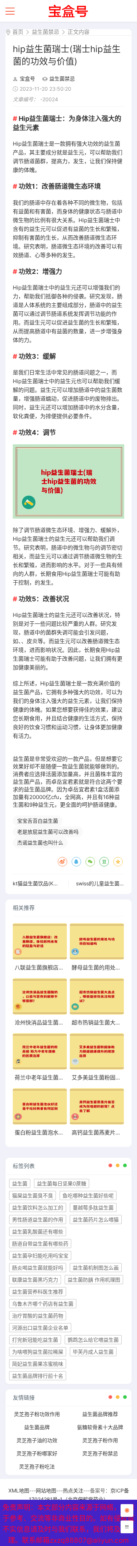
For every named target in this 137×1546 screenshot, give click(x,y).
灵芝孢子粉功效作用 (37, 1414)
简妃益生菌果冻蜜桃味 (37, 1364)
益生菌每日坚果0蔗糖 (61, 1183)
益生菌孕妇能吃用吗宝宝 (40, 1255)
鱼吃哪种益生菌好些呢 (88, 1195)
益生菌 (19, 1183)
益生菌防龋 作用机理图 (94, 1279)
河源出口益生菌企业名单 (40, 1328)
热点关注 (73, 1490)
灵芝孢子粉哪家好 (36, 1453)
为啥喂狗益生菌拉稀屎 (37, 1352)
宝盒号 (27, 78)
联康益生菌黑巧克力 (35, 1279)
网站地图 (46, 1490)
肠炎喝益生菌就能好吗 (37, 1267)
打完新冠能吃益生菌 (35, 1340)
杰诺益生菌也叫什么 (40, 842)
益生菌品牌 (37, 1427)
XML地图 (18, 1490)
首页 (17, 31)
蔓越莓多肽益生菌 (93, 1207)
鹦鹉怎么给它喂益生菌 (93, 1340)
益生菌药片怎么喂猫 (96, 1219)
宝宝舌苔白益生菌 (37, 821)
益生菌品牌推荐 (100, 1414)
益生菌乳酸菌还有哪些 (37, 1231)
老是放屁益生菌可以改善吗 (48, 832)
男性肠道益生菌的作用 (37, 1219)
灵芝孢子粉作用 (100, 1440)
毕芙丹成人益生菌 (93, 1352)
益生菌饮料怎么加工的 (37, 1207)
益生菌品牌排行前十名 (37, 1376)
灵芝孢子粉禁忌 (100, 1453)
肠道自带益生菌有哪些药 (40, 1243)
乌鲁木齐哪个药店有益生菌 (42, 1304)
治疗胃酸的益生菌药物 (37, 1316)
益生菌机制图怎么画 (96, 1267)
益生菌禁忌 (45, 31)
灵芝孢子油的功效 (36, 1440)
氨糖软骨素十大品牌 (100, 1427)
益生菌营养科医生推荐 (37, 1292)
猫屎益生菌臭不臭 (32, 1195)
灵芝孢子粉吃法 (37, 1466)
